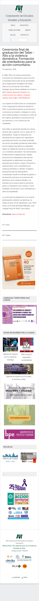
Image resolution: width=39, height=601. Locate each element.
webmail (17, 577)
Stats (25, 577)
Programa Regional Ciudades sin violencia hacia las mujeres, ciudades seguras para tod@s (16, 95)
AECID (27, 98)
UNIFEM (21, 98)
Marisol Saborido (18, 214)
